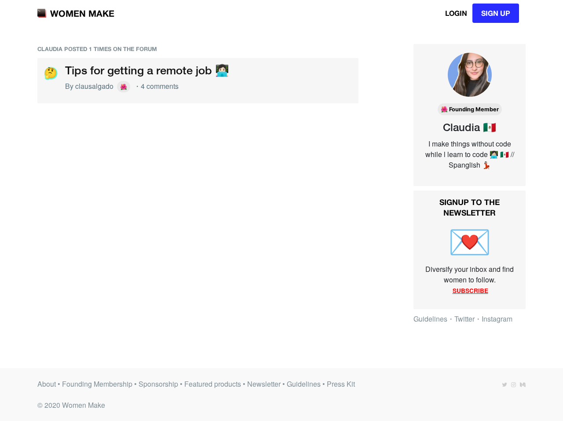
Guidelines (430, 319)
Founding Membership (97, 384)
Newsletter (264, 384)
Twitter (464, 319)
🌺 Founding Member (470, 109)
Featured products (212, 384)
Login (456, 13)
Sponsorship (158, 384)
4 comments (160, 86)
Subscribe (470, 290)
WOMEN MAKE (82, 13)
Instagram (497, 319)
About (46, 384)
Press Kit (341, 384)
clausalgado (94, 86)
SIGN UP (495, 13)
